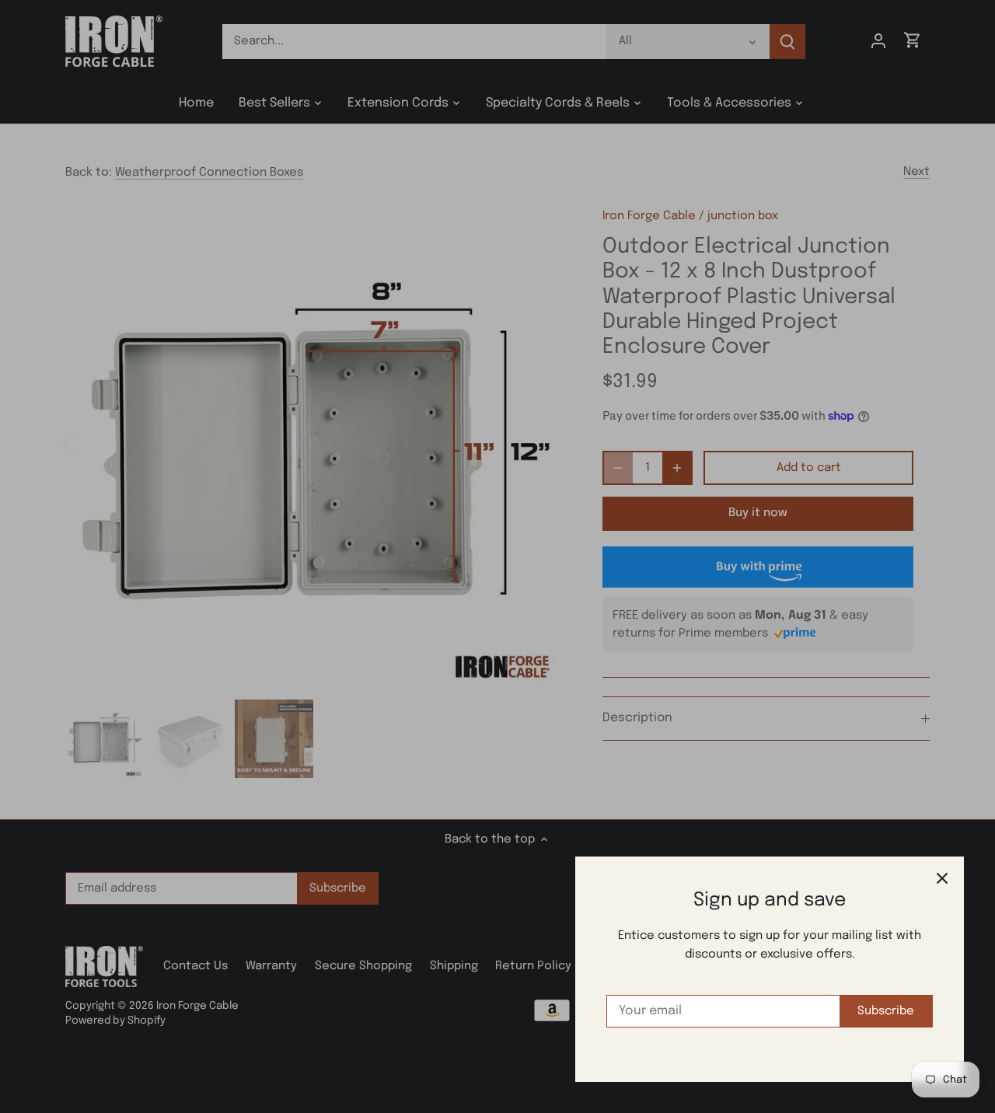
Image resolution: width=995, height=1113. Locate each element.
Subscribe (885, 1011)
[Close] (942, 878)
